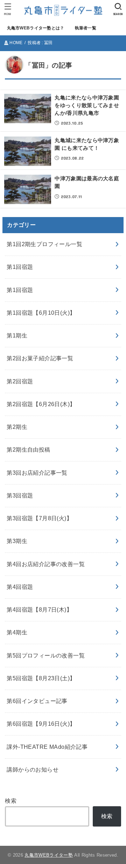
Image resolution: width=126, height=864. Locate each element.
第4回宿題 (20, 587)
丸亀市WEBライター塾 (48, 855)
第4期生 (17, 632)
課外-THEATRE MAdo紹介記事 (47, 747)
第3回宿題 (20, 495)
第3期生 (17, 541)
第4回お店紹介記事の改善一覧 (46, 564)
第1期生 (17, 335)
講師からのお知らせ (32, 769)
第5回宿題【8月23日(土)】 (41, 678)
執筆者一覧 (85, 28)
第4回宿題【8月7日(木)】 (39, 609)
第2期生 (17, 427)
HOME (15, 43)
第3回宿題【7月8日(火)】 (39, 518)
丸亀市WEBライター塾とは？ (35, 28)
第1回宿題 (20, 267)
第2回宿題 (20, 381)
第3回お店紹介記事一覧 (37, 472)
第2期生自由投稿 (28, 449)
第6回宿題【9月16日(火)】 (41, 723)
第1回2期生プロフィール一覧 (44, 244)
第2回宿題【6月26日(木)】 (41, 404)
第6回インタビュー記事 (37, 701)
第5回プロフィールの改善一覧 (46, 655)
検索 (10, 800)
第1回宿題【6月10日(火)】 (41, 312)
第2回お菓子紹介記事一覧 (40, 358)
